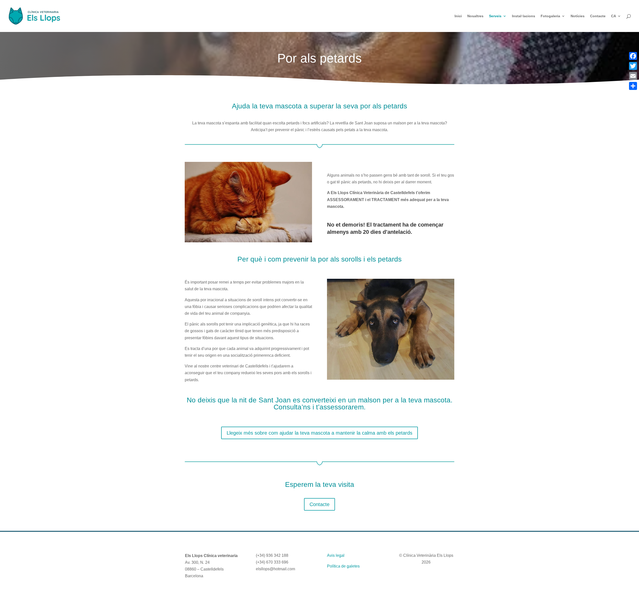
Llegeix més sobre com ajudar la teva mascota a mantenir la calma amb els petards (319, 433)
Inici (458, 16)
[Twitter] (633, 66)
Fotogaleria (550, 16)
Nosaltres (475, 16)
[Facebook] (633, 56)
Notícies (578, 16)
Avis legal (335, 555)
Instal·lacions (523, 16)
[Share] (633, 86)
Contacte (598, 16)
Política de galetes (343, 566)
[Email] (633, 76)
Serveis (495, 16)
